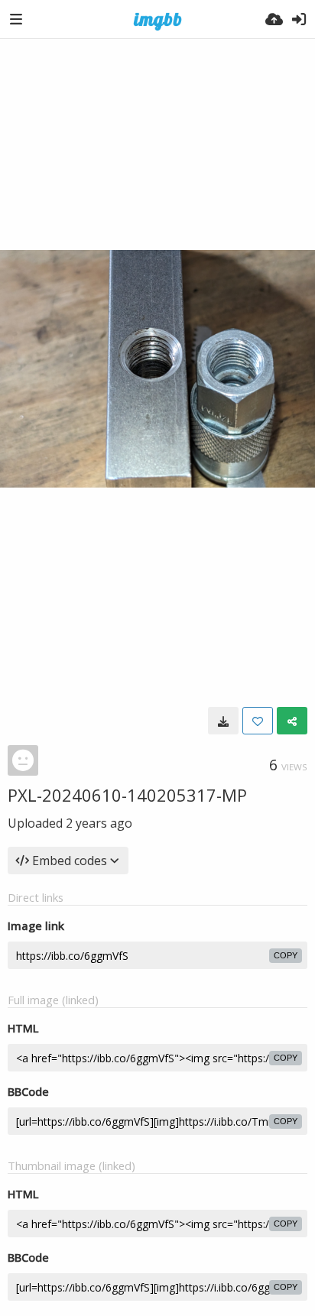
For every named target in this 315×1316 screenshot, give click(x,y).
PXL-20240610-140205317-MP (127, 794)
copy (285, 955)
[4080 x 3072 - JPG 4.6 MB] (223, 720)
